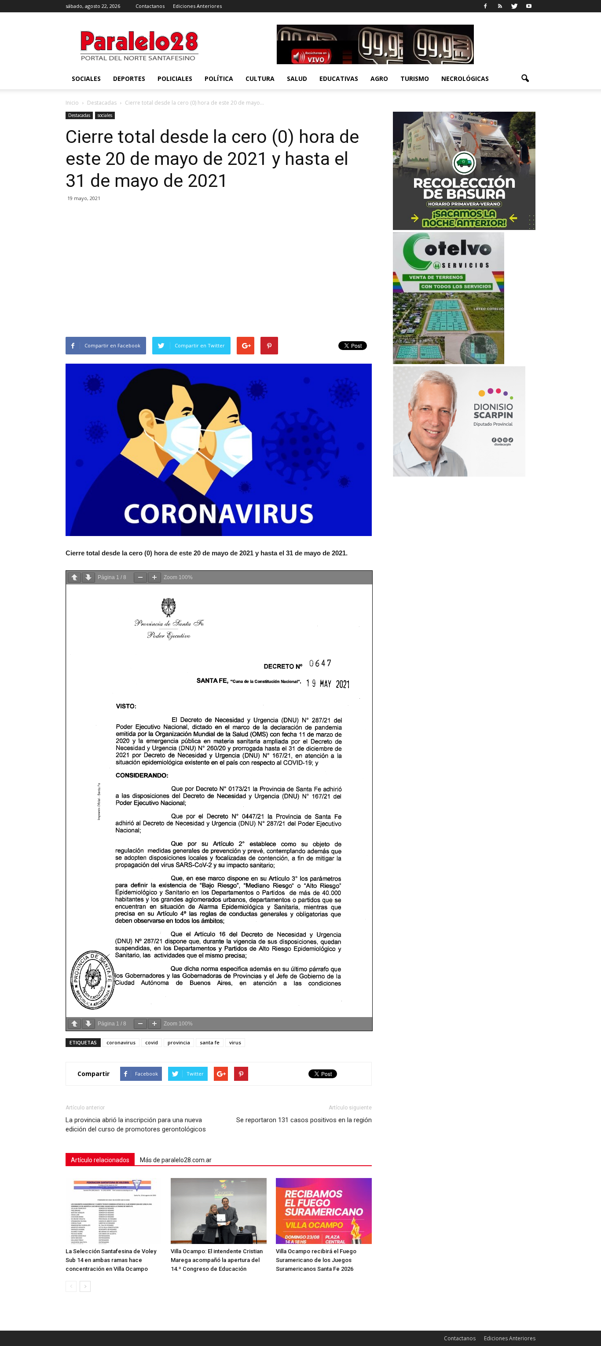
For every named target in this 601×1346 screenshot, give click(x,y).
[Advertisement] (219, 270)
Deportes (129, 78)
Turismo (414, 78)
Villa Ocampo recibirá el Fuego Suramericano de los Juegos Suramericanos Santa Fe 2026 (316, 1260)
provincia (179, 1042)
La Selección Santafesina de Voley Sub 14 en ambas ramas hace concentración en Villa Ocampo (111, 1260)
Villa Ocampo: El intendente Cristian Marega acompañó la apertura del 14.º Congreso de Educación (217, 1260)
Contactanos (150, 6)
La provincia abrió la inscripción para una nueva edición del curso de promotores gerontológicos (136, 1124)
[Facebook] (485, 6)
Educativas (338, 78)
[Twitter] (514, 6)
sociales (86, 78)
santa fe (210, 1042)
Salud (297, 78)
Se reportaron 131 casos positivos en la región (304, 1120)
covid (151, 1042)
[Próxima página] (88, 578)
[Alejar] (140, 578)
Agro (379, 78)
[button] (524, 78)
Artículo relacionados (100, 1160)
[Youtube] (528, 6)
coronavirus (121, 1042)
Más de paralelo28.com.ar (176, 1160)
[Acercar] (154, 578)
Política (219, 78)
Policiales (175, 78)
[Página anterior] (74, 578)
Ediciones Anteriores (197, 6)
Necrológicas (465, 78)
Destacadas (79, 115)
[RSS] (499, 6)
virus (235, 1042)
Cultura (260, 78)
